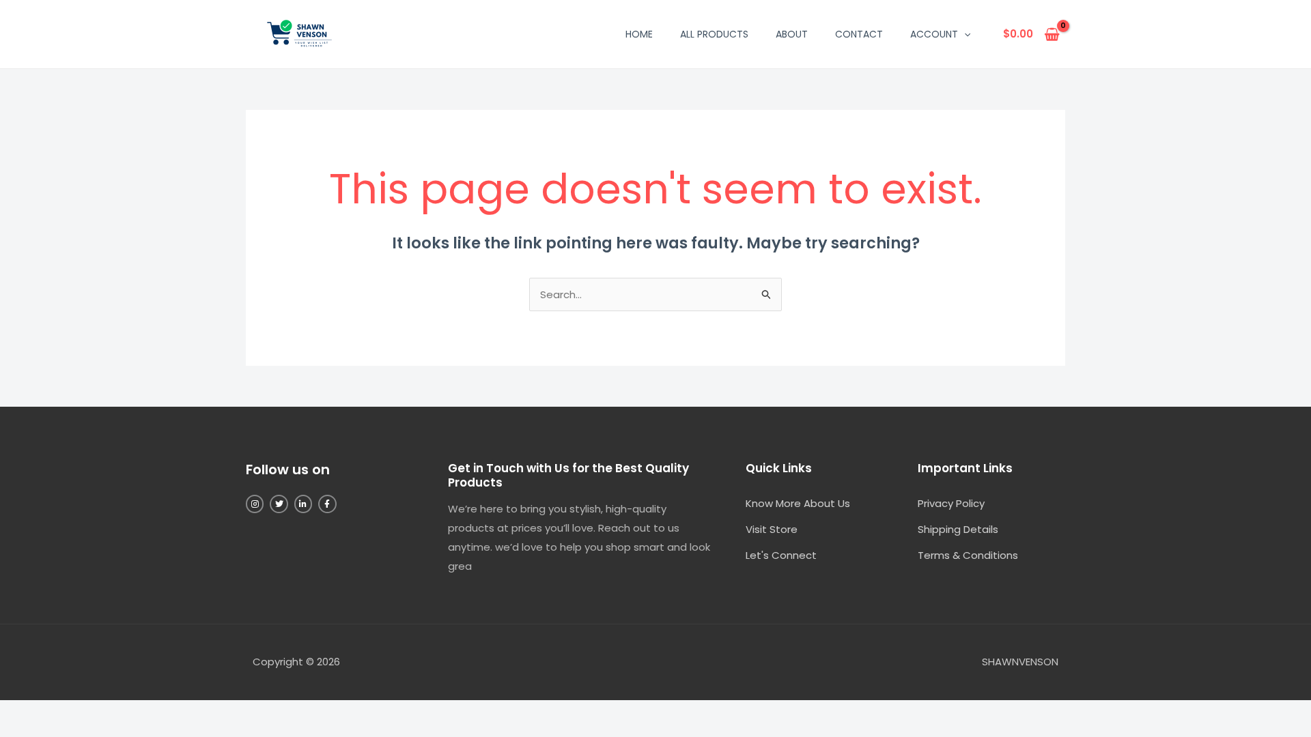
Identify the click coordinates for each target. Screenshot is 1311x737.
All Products (714, 34)
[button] (964, 34)
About (792, 34)
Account (934, 34)
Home (639, 34)
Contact (859, 34)
